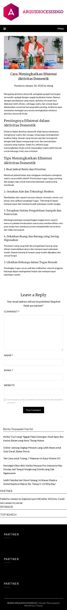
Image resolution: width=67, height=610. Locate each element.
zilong (50, 85)
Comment (11, 311)
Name (8, 355)
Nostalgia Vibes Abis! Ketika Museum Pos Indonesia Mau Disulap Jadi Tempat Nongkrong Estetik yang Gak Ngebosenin (32, 469)
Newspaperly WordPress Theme (42, 604)
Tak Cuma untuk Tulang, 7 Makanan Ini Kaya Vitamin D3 (31, 458)
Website (9, 385)
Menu (60, 28)
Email (8, 370)
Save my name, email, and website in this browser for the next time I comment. (35, 401)
